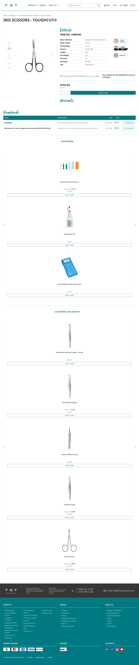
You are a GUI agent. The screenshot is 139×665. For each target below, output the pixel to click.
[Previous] (16, 55)
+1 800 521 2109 (84, 589)
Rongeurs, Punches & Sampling (11, 626)
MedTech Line (47, 613)
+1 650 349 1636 (84, 591)
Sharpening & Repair (69, 621)
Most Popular (9, 610)
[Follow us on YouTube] (122, 649)
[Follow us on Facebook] (112, 649)
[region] (30, 55)
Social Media (111, 626)
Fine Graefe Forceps (69, 402)
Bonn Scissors (69, 557)
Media (64, 616)
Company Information (114, 610)
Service (63, 605)
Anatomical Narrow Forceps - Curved (69, 352)
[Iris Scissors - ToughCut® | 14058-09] (34, 55)
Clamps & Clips (10, 635)
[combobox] (82, 5)
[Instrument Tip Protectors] (69, 165)
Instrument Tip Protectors (69, 182)
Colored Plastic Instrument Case (69, 284)
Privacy (30, 657)
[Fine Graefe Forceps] (69, 386)
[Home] (11, 5)
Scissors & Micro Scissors (10, 614)
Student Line (28, 631)
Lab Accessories (29, 626)
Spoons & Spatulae (30, 615)
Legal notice (40, 657)
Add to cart (103, 93)
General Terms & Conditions (14, 657)
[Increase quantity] (69, 93)
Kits (25, 628)
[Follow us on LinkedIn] (107, 649)
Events (109, 618)
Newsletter (65, 613)
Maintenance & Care (69, 618)
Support (64, 610)
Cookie (49, 657)
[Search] (98, 5)
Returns (64, 624)
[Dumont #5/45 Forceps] (69, 438)
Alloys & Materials (68, 626)
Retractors (8, 638)
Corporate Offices (113, 613)
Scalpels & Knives (11, 623)
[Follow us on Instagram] (117, 649)
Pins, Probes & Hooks (29, 611)
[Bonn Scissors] (69, 540)
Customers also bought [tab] (67, 311)
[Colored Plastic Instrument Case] (69, 267)
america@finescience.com (121, 590)
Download (130, 123)
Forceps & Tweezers (8, 619)
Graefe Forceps (69, 505)
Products (7, 605)
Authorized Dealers (113, 616)
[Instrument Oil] (69, 217)
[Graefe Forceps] (69, 488)
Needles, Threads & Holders (11, 631)
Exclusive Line (47, 610)
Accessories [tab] (67, 141)
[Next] (52, 55)
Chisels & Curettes (30, 618)
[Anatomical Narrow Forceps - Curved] (69, 336)
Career (109, 624)
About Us (109, 605)
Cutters (26, 621)
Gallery (109, 621)
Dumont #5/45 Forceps (69, 454)
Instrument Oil (69, 234)
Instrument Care (29, 623)
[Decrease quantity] (61, 93)
